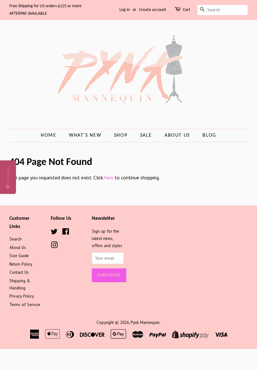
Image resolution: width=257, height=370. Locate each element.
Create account (152, 10)
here (108, 177)
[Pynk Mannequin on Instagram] (54, 246)
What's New (85, 135)
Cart (186, 10)
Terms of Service (24, 304)
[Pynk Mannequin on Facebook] (65, 232)
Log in (124, 10)
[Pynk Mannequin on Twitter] (54, 232)
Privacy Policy (21, 296)
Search (15, 239)
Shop (120, 135)
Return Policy (20, 264)
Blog (209, 135)
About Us (177, 135)
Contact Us (19, 272)
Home (48, 135)
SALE (146, 135)
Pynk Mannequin (145, 322)
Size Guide (19, 255)
